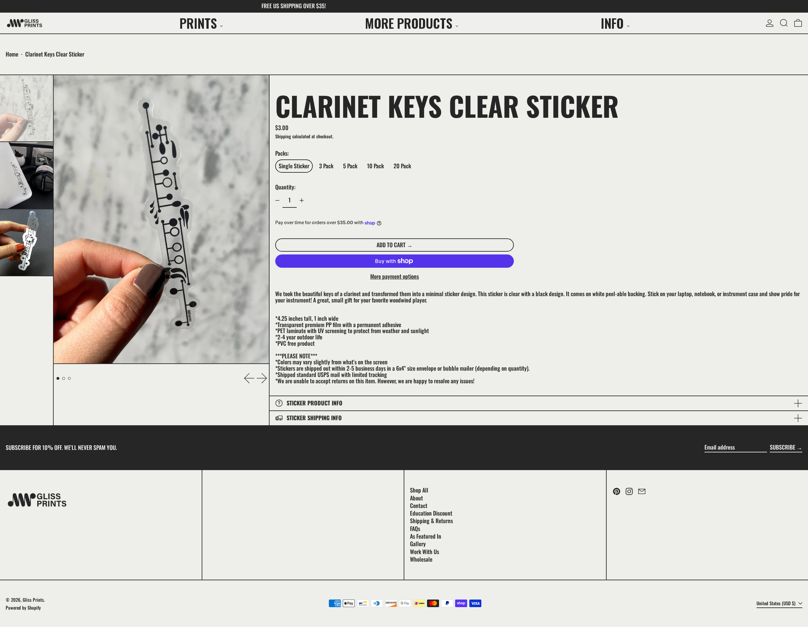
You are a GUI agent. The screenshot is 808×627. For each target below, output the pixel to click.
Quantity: (285, 187)
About (416, 498)
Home (12, 54)
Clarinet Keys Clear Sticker (54, 54)
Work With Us (424, 551)
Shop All (419, 490)
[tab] (57, 378)
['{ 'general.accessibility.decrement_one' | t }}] (277, 200)
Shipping (283, 136)
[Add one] (302, 200)
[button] (784, 23)
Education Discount (431, 513)
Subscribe (782, 447)
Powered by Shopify (23, 607)
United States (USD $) (777, 603)
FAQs (415, 528)
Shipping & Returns (431, 521)
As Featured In (425, 536)
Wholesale (421, 559)
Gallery (418, 544)
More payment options (394, 276)
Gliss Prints (33, 599)
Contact (418, 505)
